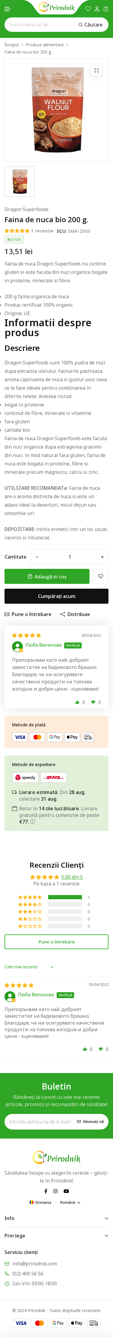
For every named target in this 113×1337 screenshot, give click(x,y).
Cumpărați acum (56, 596)
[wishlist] (88, 8)
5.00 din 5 (72, 877)
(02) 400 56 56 (27, 1273)
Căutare (93, 24)
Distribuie (78, 614)
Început (12, 44)
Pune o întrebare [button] (57, 942)
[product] (96, 70)
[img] (26, 635)
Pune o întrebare (32, 614)
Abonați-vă (93, 1121)
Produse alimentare (45, 44)
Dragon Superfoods (27, 209)
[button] (8, 9)
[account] (97, 8)
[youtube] (66, 1191)
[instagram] (55, 1191)
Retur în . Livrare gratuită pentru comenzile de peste (59, 815)
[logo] (57, 7)
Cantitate (16, 557)
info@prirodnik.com (34, 1263)
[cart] (105, 8)
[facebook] (45, 1191)
